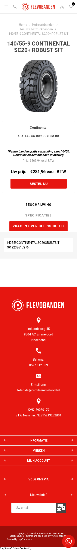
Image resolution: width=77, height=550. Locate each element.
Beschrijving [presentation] (38, 205)
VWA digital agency (59, 536)
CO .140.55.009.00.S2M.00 (38, 136)
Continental (38, 128)
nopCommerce (25, 539)
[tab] (38, 205)
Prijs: (26, 160)
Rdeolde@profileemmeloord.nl (38, 390)
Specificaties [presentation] (38, 215)
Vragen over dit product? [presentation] (38, 226)
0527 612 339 (38, 365)
